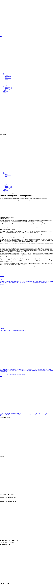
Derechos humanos (8, 78)
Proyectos (4, 86)
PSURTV (4, 90)
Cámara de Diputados (8, 88)
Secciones (4, 74)
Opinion (6, 81)
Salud (6, 85)
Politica (6, 83)
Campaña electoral (8, 76)
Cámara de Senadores (8, 87)
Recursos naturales (8, 84)
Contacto (4, 92)
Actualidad (6, 75)
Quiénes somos (5, 91)
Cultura (6, 77)
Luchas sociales (7, 179)
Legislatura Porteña (8, 89)
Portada (4, 73)
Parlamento (6, 82)
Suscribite (12, 542)
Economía (6, 79)
